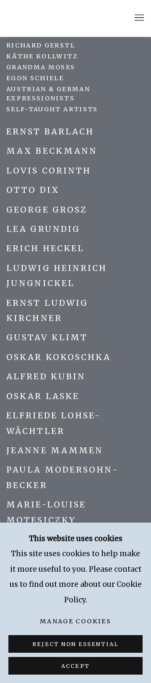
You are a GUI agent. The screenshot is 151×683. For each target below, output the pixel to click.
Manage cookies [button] (75, 621)
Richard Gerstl (40, 45)
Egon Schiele (35, 78)
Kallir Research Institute (60, 18)
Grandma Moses (41, 67)
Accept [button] (75, 666)
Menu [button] (138, 18)
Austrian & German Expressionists (48, 93)
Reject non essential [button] (75, 644)
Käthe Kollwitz (42, 56)
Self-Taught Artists (52, 109)
